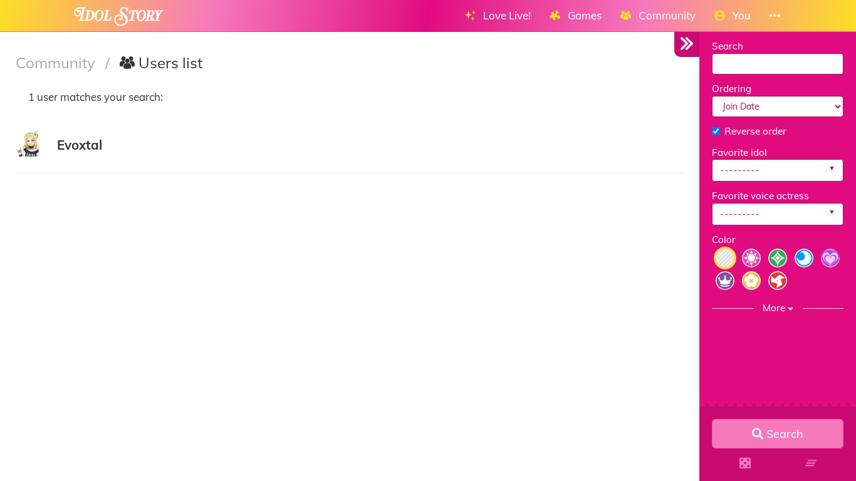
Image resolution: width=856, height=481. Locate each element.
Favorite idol (739, 152)
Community (57, 62)
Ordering (731, 89)
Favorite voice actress (760, 196)
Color (724, 240)
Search (727, 46)
